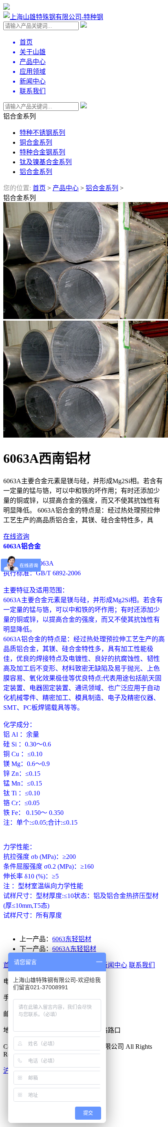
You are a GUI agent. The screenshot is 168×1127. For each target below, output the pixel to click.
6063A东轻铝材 (74, 948)
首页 (39, 188)
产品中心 (66, 188)
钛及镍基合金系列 (46, 161)
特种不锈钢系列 (42, 132)
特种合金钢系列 (42, 152)
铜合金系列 (36, 142)
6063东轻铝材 (71, 938)
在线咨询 (16, 536)
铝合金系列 (36, 171)
